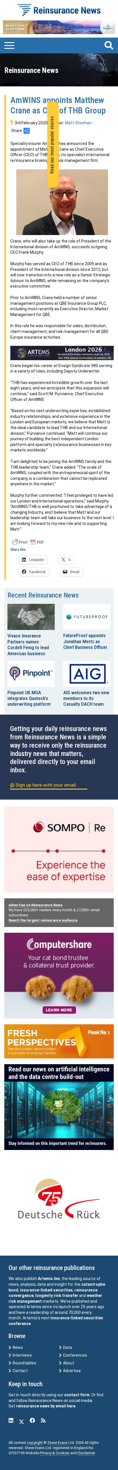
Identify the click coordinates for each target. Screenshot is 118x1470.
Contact (20, 1370)
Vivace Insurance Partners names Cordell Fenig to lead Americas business (28, 644)
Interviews (22, 1355)
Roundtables (24, 1363)
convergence (21, 1295)
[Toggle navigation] (9, 45)
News (17, 1347)
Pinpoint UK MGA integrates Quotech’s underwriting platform (29, 698)
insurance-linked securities (46, 1290)
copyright (35, 1442)
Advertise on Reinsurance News (35, 905)
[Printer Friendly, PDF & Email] (28, 542)
